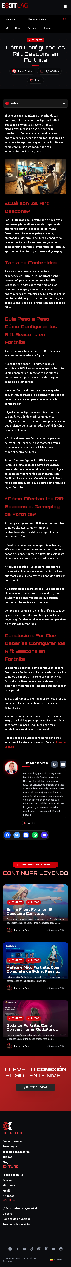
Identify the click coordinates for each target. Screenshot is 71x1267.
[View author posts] (54, 764)
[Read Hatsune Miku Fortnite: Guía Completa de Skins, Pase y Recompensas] (35, 968)
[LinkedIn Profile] (63, 764)
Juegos (9, 19)
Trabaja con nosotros (16, 1151)
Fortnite (32, 28)
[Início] (7, 28)
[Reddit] (61, 1249)
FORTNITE (37, 40)
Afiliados (8, 1195)
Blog (17, 28)
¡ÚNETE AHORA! (35, 1087)
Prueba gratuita (13, 1174)
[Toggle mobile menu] (65, 7)
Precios (7, 1180)
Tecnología (10, 1146)
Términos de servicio (16, 1224)
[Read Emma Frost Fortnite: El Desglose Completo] (35, 910)
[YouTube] (24, 1249)
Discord (7, 1213)
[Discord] (53, 1249)
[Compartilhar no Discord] (44, 835)
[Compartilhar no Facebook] (7, 835)
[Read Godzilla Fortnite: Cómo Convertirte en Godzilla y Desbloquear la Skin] (35, 1026)
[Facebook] (10, 1249)
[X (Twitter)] (17, 1249)
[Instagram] (39, 1249)
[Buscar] (64, 19)
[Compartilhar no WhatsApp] (35, 835)
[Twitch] (46, 1249)
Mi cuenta (9, 1185)
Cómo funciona (12, 1141)
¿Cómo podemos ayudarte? (20, 1208)
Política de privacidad (17, 1218)
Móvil (6, 1190)
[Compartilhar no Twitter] (16, 835)
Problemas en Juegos (35, 19)
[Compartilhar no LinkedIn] (26, 835)
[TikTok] (32, 1249)
